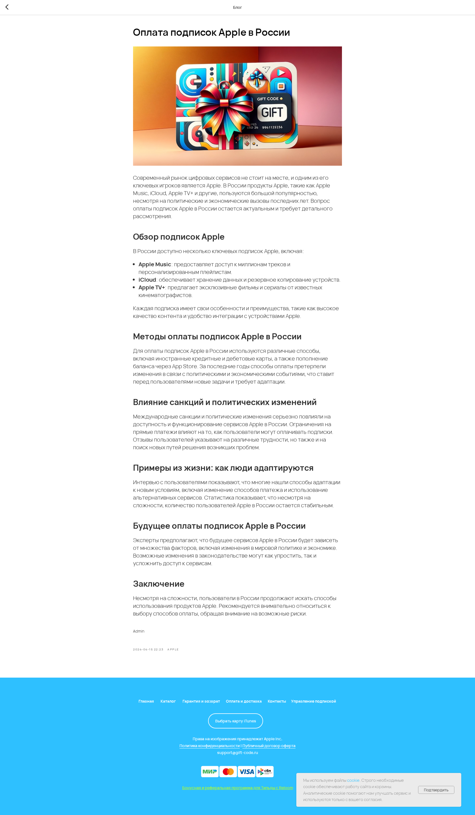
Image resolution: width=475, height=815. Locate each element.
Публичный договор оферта (269, 745)
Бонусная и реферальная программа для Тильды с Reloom (237, 787)
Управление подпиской (313, 701)
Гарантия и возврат (201, 701)
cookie (353, 780)
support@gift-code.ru (237, 752)
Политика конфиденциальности (209, 745)
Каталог (168, 701)
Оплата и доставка (244, 701)
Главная (146, 701)
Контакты (277, 701)
